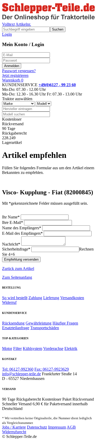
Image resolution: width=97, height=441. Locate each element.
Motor (7, 348)
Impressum (57, 427)
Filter (17, 348)
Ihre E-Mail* (12, 222)
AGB (71, 427)
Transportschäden (44, 328)
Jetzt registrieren (15, 75)
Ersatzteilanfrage (15, 328)
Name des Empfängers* (21, 228)
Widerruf (9, 302)
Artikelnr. (23, 24)
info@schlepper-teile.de (21, 374)
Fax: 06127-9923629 (51, 369)
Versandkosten (72, 298)
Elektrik (70, 348)
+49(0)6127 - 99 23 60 (57, 85)
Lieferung (51, 298)
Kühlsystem (32, 348)
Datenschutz (37, 427)
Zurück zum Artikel (18, 268)
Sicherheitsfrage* (16, 249)
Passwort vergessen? (19, 71)
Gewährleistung (38, 323)
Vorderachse (53, 348)
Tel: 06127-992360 (17, 369)
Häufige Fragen (65, 323)
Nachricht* (11, 244)
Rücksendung (13, 323)
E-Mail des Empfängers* (22, 233)
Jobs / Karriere (14, 427)
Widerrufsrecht (14, 432)
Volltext (8, 24)
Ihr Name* (11, 217)
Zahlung (35, 298)
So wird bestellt (14, 298)
